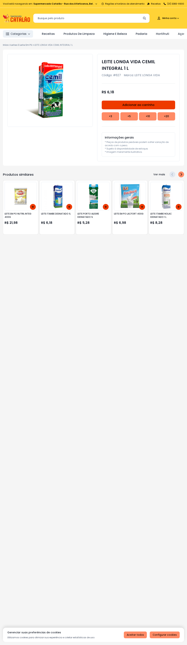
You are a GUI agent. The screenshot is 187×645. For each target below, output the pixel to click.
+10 (148, 116)
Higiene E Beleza (115, 34)
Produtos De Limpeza (79, 34)
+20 (166, 116)
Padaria (141, 34)
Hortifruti (162, 34)
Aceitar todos (135, 635)
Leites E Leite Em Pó (21, 44)
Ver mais (159, 174)
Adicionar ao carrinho (138, 105)
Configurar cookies (165, 635)
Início (6, 44)
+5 (129, 116)
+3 (110, 116)
